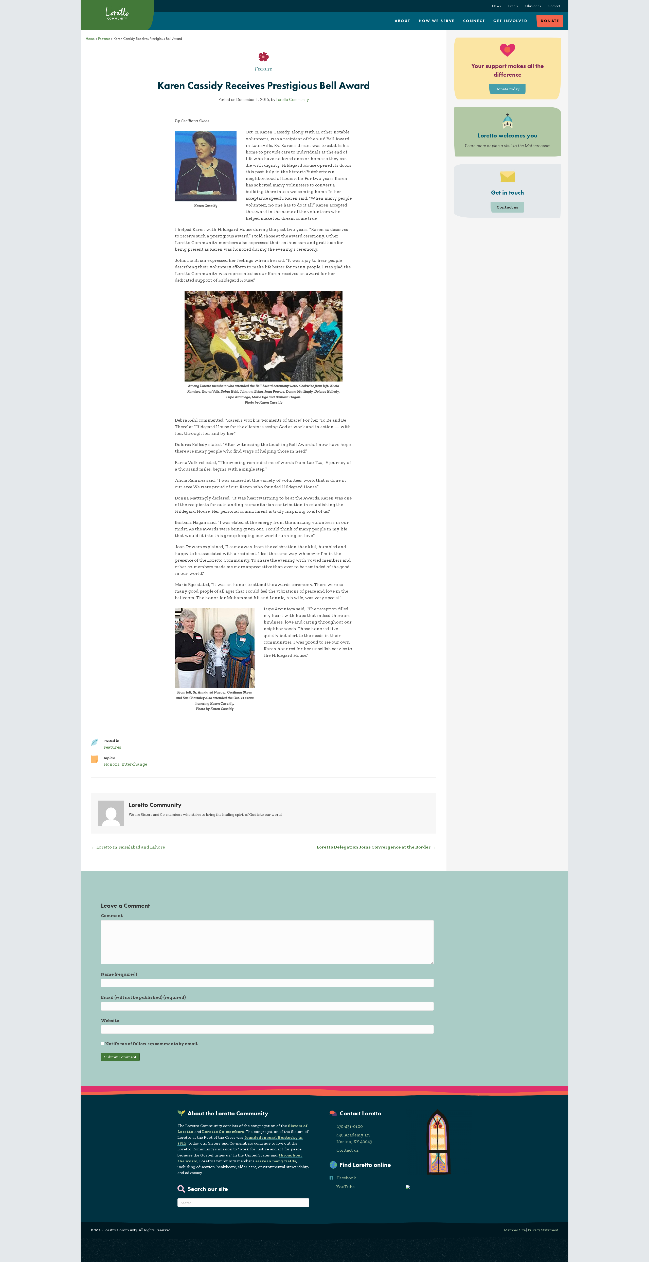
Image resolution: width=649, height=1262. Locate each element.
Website (110, 1020)
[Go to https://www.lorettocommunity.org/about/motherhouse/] (507, 132)
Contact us (347, 1150)
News (496, 6)
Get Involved (510, 21)
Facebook (346, 1178)
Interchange (134, 764)
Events (513, 6)
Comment (112, 915)
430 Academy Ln (353, 1135)
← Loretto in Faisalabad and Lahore (128, 847)
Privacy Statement (543, 1230)
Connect (474, 21)
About (402, 21)
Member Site (515, 1230)
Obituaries (533, 6)
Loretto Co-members (223, 1131)
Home (90, 38)
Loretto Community (292, 99)
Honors (111, 764)
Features (104, 38)
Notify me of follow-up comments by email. (151, 1043)
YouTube (345, 1186)
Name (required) (119, 974)
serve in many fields (275, 1161)
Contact (554, 6)
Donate (550, 21)
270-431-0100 (349, 1126)
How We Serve (437, 21)
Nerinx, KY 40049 (354, 1141)
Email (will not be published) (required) (143, 997)
